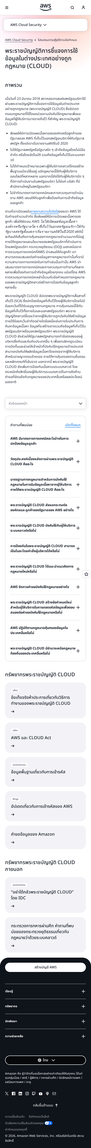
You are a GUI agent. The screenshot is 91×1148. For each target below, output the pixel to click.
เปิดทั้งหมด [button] (73, 425)
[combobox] (45, 403)
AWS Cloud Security (19, 40)
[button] (28, 25)
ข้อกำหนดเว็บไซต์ (39, 1116)
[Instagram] (27, 1094)
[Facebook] (13, 1094)
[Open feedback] (86, 574)
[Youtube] (40, 1094)
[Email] (54, 1094)
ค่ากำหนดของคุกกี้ (16, 1129)
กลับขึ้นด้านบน (43, 1105)
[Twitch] (34, 1094)
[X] (6, 1094)
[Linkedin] (20, 1094)
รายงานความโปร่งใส (45, 211)
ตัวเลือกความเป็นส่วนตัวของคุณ (24, 1123)
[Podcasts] (47, 1094)
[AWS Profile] (83, 7)
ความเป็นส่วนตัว (15, 1116)
